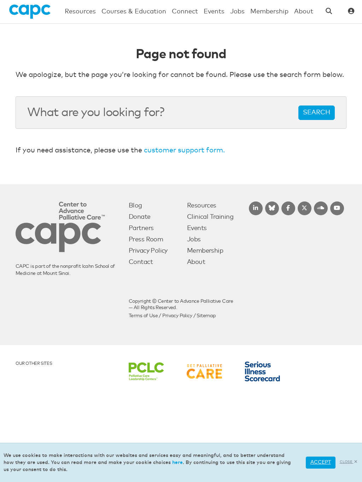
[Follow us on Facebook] (288, 208)
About (196, 262)
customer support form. (184, 150)
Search (316, 112)
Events (197, 228)
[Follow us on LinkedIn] (256, 208)
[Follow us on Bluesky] (272, 208)
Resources (201, 206)
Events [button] (214, 11)
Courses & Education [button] (133, 11)
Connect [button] (185, 11)
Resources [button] (80, 11)
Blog (135, 206)
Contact (141, 262)
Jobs (194, 239)
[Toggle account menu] (351, 11)
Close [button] (347, 462)
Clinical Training (210, 217)
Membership (205, 251)
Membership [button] (269, 11)
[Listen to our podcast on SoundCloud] (321, 208)
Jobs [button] (237, 11)
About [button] (303, 11)
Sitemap (206, 315)
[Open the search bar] (329, 11)
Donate (140, 217)
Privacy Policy (148, 251)
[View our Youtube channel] (337, 208)
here (177, 462)
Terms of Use (143, 315)
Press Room (146, 239)
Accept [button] (320, 462)
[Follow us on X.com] (304, 208)
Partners (141, 228)
